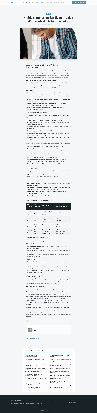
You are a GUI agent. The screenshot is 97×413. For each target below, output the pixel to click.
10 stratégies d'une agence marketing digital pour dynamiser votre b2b (60, 386)
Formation (37, 2)
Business (31, 2)
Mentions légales (72, 402)
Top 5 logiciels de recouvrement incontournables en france (32, 388)
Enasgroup (17, 401)
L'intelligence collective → (79, 2)
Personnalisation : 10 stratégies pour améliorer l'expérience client (33, 375)
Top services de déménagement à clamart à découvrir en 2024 (35, 360)
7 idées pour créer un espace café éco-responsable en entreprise (34, 356)
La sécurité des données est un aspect (35, 143)
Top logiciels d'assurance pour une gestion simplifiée (60, 356)
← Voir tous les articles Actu (32, 338)
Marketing (56, 2)
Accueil (22, 2)
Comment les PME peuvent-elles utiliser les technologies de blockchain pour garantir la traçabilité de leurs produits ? (60, 377)
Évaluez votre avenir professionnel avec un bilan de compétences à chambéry (60, 382)
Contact (70, 404)
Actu (27, 2)
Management (50, 2)
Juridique (43, 2)
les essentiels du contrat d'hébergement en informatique (54, 77)
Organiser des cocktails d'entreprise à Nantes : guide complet (36, 383)
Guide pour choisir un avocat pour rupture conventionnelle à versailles (35, 364)
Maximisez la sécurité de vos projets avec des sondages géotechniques (60, 360)
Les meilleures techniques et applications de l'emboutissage (35, 379)
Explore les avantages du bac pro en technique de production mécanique (61, 364)
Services (62, 2)
